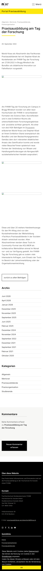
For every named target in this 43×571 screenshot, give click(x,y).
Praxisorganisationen (9, 543)
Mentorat (6, 378)
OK (21, 567)
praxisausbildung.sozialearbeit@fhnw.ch (21, 520)
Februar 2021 (7, 351)
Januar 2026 (7, 305)
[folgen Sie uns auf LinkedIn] (12, 527)
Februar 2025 (7, 326)
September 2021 (9, 347)
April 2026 (6, 300)
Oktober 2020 (8, 355)
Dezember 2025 (9, 309)
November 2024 (9, 334)
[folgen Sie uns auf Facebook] (6, 527)
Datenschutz (33, 551)
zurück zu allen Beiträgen (15, 277)
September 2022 (9, 338)
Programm (30, 127)
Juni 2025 (6, 322)
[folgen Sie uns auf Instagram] (2, 527)
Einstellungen (7, 556)
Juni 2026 (6, 296)
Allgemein (6, 374)
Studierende (7, 391)
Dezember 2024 (9, 330)
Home (4, 540)
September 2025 (9, 317)
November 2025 (9, 313)
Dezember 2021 (8, 343)
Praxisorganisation (10, 387)
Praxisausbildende (10, 383)
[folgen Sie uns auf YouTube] (15, 527)
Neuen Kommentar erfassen (14, 445)
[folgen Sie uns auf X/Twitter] (9, 527)
